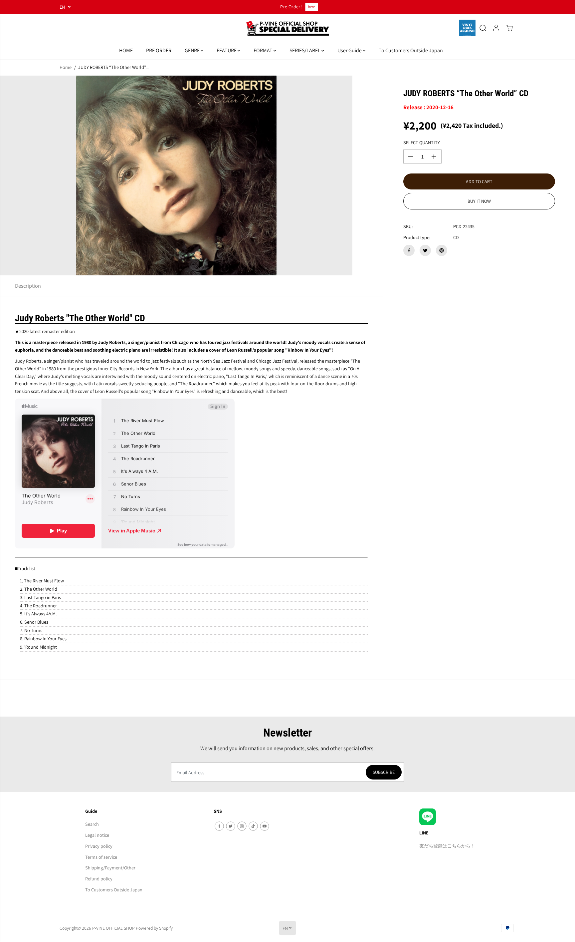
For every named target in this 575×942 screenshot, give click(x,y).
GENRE (193, 50)
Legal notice (97, 835)
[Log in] (496, 28)
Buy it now (479, 201)
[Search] (483, 28)
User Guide (350, 50)
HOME (126, 50)
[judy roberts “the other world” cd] (176, 175)
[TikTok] (253, 826)
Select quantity (421, 143)
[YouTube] (264, 826)
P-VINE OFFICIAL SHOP (113, 928)
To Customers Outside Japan (411, 50)
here (309, 6)
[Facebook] (409, 250)
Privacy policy (98, 846)
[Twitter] (425, 250)
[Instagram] (242, 826)
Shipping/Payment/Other (110, 867)
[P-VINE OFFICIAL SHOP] (287, 28)
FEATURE (227, 50)
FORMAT (264, 50)
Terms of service (101, 857)
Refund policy (98, 878)
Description (28, 285)
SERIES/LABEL (305, 50)
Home (66, 67)
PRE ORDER (158, 50)
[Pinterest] (441, 250)
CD (456, 237)
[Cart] (509, 28)
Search (92, 824)
